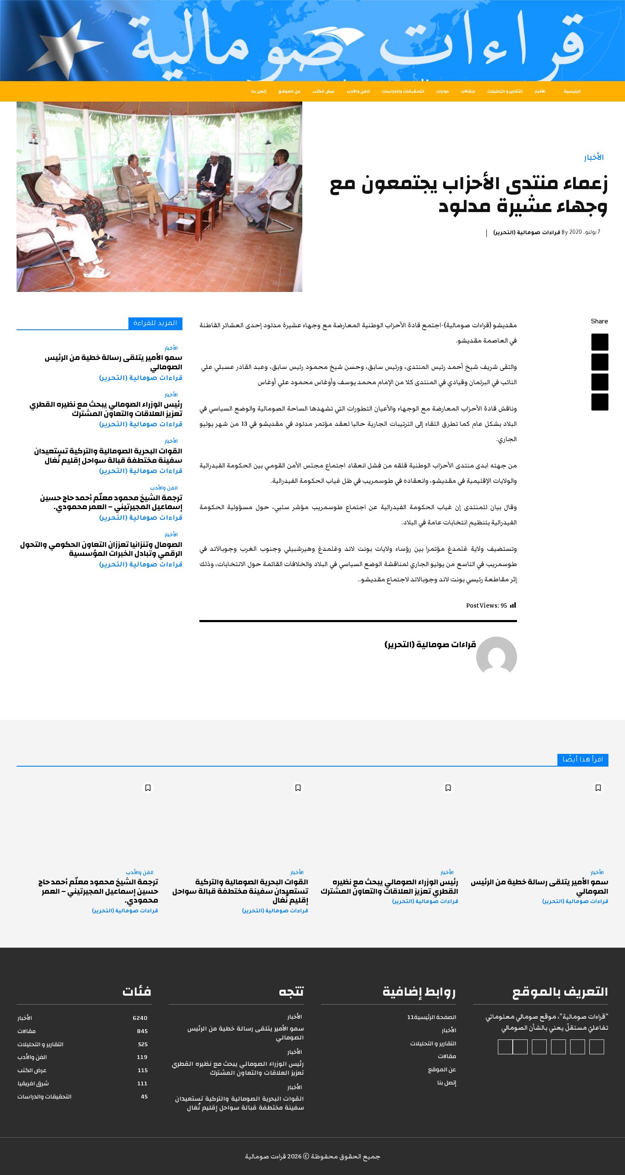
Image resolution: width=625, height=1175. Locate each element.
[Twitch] (539, 1046)
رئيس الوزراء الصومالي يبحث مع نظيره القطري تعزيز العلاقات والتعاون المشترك (105, 409)
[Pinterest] (599, 382)
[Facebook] (599, 342)
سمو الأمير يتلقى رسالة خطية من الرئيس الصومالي (113, 362)
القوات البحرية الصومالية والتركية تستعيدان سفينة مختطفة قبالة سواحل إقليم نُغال (108, 455)
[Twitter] (599, 362)
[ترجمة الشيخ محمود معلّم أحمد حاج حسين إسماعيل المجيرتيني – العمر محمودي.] (87, 820)
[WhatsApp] (599, 402)
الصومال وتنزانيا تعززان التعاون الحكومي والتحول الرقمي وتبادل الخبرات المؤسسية (101, 549)
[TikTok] (558, 1046)
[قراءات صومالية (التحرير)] (496, 657)
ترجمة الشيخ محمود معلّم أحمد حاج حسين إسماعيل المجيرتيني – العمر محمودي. (111, 502)
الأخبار (594, 157)
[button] (50, 91)
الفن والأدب (164, 488)
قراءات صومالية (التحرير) (526, 233)
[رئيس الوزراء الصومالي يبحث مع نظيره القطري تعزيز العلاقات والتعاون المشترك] (387, 820)
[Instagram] (577, 1046)
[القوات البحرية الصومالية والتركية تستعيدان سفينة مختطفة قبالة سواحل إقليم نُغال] (237, 820)
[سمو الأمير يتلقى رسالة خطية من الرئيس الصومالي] (537, 820)
